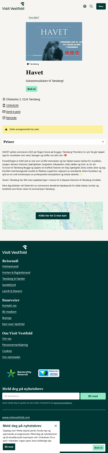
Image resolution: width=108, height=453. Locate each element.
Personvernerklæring (15, 344)
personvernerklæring (63, 403)
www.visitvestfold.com (16, 417)
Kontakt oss (9, 305)
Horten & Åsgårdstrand (16, 272)
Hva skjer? (34, 17)
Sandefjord (9, 284)
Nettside (11, 117)
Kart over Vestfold (13, 324)
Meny (101, 6)
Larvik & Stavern (12, 291)
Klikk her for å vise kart (53, 215)
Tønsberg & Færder (13, 278)
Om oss (6, 338)
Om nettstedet (11, 357)
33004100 (12, 105)
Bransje (7, 317)
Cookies (7, 350)
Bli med (93, 396)
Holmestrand (10, 266)
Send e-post (13, 111)
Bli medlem (9, 311)
